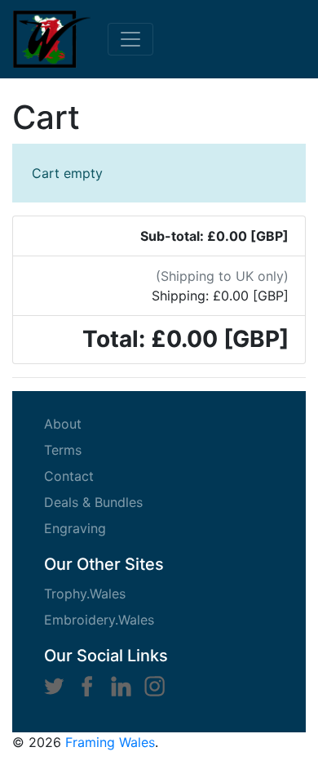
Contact (95, 475)
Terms (89, 449)
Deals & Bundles (120, 501)
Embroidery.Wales (99, 620)
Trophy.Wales (85, 593)
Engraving (101, 527)
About (89, 423)
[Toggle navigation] (130, 39)
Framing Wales (110, 742)
